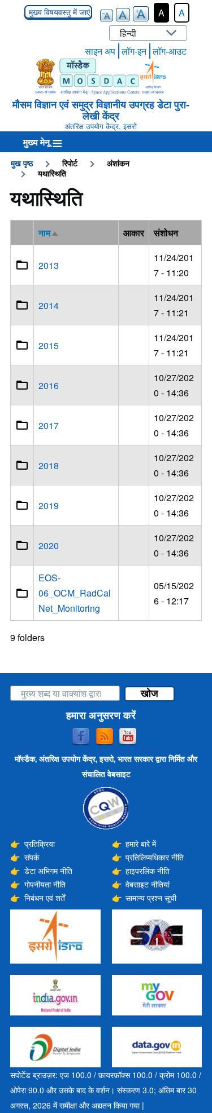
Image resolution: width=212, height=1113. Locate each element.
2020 (48, 545)
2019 (48, 505)
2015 (48, 345)
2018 (48, 465)
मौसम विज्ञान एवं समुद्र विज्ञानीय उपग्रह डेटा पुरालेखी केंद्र (100, 110)
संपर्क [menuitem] (31, 857)
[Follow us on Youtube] (128, 737)
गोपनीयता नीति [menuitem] (45, 884)
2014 (48, 305)
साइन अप (100, 51)
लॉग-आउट (170, 51)
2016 (48, 385)
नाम (48, 232)
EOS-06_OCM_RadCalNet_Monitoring (74, 593)
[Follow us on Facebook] (81, 737)
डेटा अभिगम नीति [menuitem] (48, 870)
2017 (48, 425)
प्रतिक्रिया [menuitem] (39, 843)
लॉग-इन (134, 51)
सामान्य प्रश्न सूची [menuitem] (151, 898)
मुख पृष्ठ (22, 163)
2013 (48, 265)
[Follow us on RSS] (105, 737)
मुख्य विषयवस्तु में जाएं (58, 12)
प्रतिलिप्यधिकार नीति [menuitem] (155, 857)
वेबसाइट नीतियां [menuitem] (148, 884)
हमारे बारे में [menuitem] (141, 843)
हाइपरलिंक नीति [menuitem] (148, 870)
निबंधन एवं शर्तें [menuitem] (44, 898)
